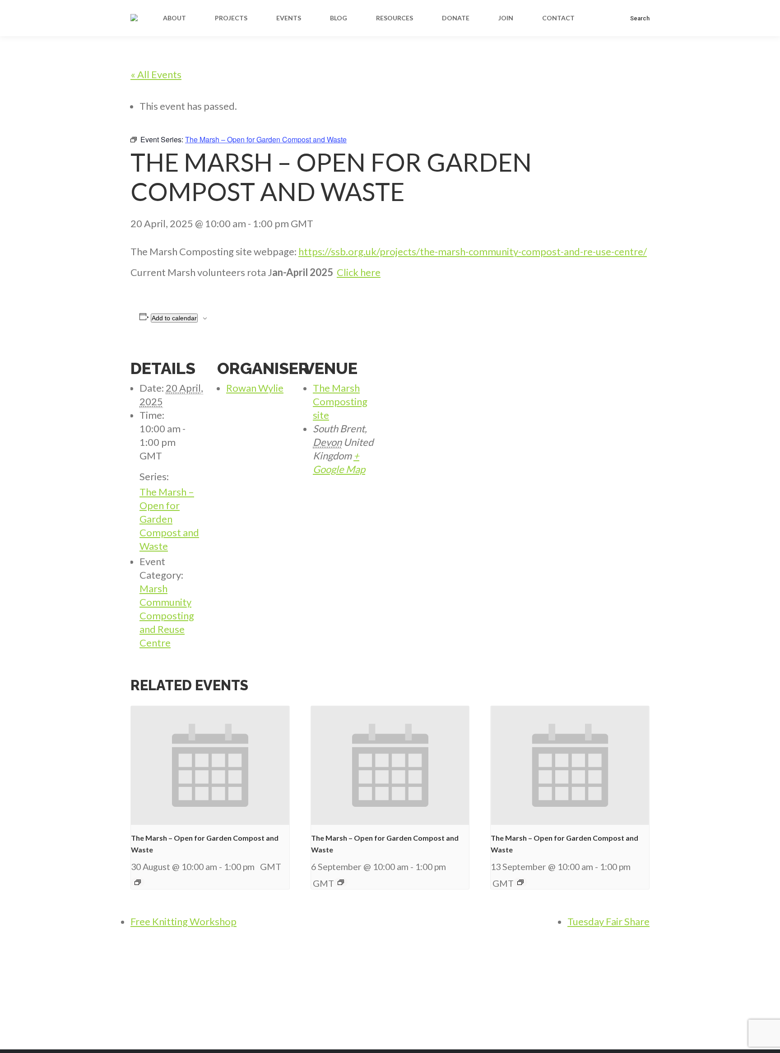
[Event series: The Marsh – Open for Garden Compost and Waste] (138, 882)
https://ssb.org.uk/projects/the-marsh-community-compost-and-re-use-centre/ (472, 251)
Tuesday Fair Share (608, 921)
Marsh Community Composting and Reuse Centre (166, 615)
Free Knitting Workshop (183, 921)
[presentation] (210, 765)
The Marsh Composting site (340, 401)
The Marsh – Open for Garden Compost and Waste (169, 519)
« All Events (155, 74)
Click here (359, 272)
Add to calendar (174, 318)
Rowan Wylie (254, 388)
